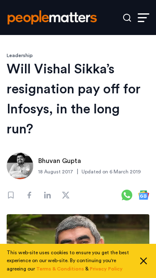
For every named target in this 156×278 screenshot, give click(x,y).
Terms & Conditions (60, 268)
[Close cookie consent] (143, 261)
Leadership (20, 55)
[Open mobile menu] (143, 17)
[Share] (29, 195)
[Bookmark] (11, 195)
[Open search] (127, 18)
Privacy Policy (106, 268)
